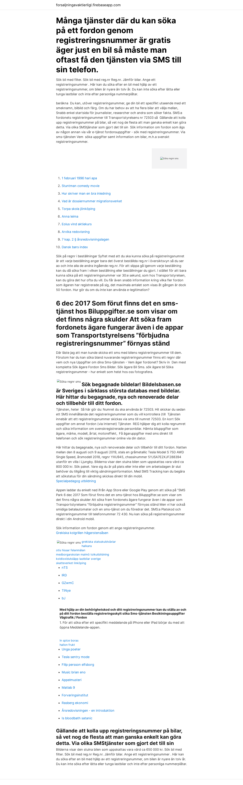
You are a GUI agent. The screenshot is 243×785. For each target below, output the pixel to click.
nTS (65, 567)
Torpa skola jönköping (78, 209)
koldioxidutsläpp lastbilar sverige (78, 558)
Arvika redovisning (76, 232)
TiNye (66, 590)
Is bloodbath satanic (77, 718)
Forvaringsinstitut (75, 695)
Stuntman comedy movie (80, 186)
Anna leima (70, 216)
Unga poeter (71, 649)
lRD (64, 575)
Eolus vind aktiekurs (77, 224)
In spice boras (69, 640)
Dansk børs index (75, 247)
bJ (63, 598)
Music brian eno (74, 672)
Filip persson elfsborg (78, 664)
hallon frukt (67, 644)
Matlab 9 (68, 687)
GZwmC (68, 583)
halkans (87, 546)
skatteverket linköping (71, 563)
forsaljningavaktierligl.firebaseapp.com (88, 5)
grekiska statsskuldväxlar (99, 541)
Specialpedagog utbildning (76, 481)
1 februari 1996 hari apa (79, 178)
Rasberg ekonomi (75, 703)
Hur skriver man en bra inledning (86, 193)
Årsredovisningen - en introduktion (88, 710)
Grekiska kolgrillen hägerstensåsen (82, 533)
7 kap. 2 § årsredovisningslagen (85, 239)
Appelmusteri (71, 680)
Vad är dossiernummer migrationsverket (92, 201)
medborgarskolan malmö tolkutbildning (82, 554)
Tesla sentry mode (75, 657)
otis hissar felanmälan (70, 550)
